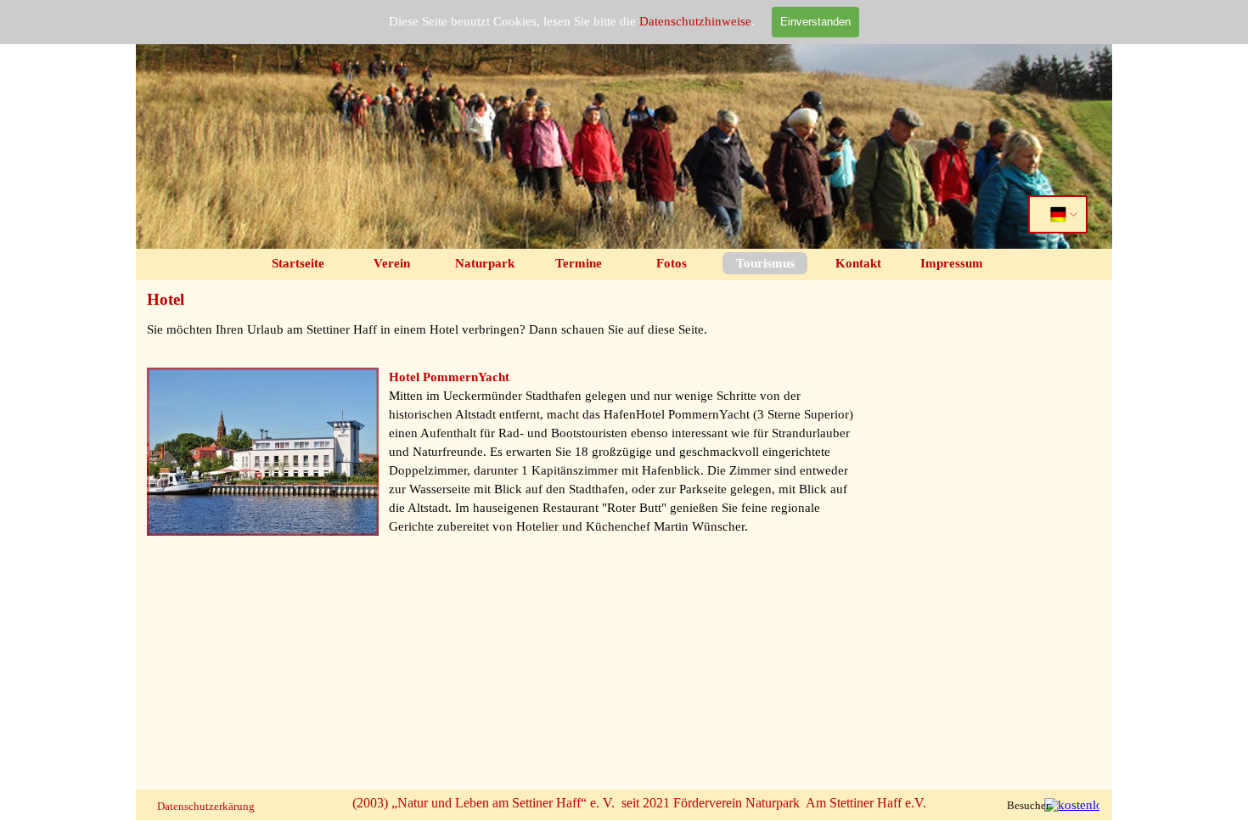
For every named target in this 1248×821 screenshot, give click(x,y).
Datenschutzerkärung (206, 806)
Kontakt (858, 263)
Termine (578, 263)
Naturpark (484, 263)
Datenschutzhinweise (695, 21)
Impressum (951, 263)
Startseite (298, 263)
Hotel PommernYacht (449, 377)
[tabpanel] (503, 338)
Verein (392, 263)
